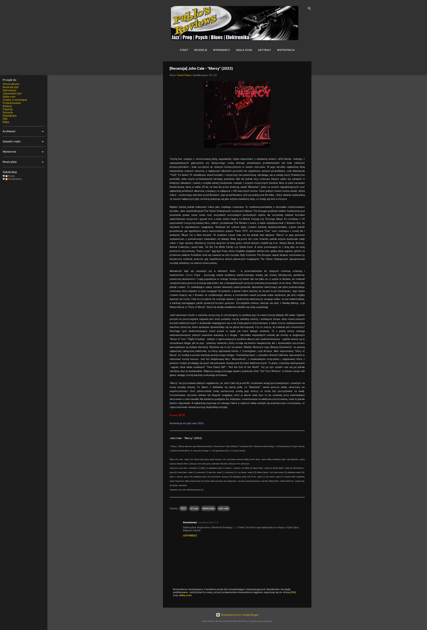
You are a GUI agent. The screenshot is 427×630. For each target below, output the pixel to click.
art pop (194, 508)
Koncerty (8, 112)
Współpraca (286, 50)
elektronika (208, 508)
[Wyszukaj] (309, 9)
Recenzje (200, 50)
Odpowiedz (190, 535)
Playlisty (8, 109)
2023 (183, 508)
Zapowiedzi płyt (12, 93)
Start (184, 50)
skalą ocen (185, 595)
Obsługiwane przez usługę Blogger (239, 614)
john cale (224, 508)
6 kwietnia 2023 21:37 (208, 522)
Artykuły (264, 50)
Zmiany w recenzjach (15, 99)
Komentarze (15, 178)
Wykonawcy (221, 50)
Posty (11, 175)
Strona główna (11, 84)
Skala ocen (244, 50)
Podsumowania (12, 103)
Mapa (6, 122)
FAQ (293, 592)
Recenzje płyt (11, 87)
